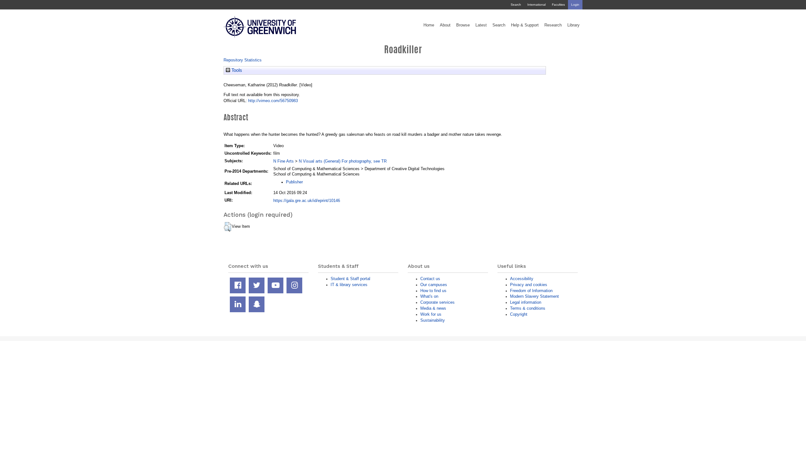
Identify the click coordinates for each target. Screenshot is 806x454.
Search (516, 4)
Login (575, 4)
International (536, 4)
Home (428, 25)
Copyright (518, 314)
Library (573, 25)
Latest (481, 25)
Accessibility (521, 278)
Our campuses (433, 284)
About (445, 25)
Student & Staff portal (350, 278)
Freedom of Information (531, 290)
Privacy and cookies (528, 284)
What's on (429, 296)
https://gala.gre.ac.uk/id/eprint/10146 (306, 200)
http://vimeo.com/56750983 (273, 100)
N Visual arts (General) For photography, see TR (343, 161)
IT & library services (349, 284)
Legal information (525, 302)
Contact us (430, 278)
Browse (463, 25)
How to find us (433, 290)
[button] (227, 227)
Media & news (433, 308)
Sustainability (432, 320)
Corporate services (437, 302)
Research (553, 25)
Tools (236, 70)
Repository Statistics (243, 60)
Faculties (558, 4)
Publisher (294, 182)
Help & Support (525, 25)
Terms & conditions (527, 308)
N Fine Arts (283, 161)
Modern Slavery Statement (534, 296)
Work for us (430, 314)
